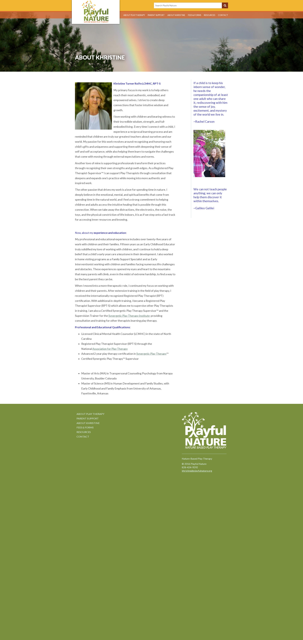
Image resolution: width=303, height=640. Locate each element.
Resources (209, 15)
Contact (223, 15)
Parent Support (156, 15)
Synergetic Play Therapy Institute (129, 315)
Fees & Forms (194, 15)
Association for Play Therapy (110, 348)
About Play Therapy (134, 15)
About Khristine (176, 15)
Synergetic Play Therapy (151, 353)
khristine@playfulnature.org (197, 470)
